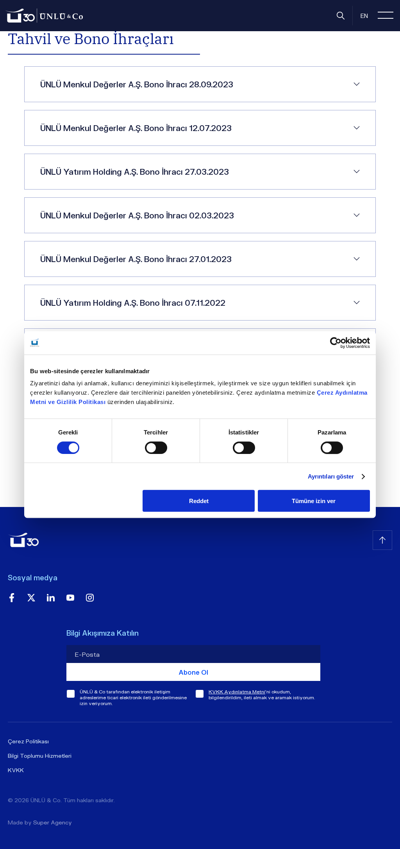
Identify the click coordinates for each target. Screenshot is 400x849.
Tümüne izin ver (314, 501)
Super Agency (52, 822)
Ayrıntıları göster (331, 476)
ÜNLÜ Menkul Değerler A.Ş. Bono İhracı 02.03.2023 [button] (137, 215)
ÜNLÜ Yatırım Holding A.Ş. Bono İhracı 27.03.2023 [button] (134, 171)
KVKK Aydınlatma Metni (237, 692)
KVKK (16, 770)
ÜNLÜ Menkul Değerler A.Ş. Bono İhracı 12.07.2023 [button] (136, 128)
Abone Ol (193, 672)
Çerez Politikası (28, 741)
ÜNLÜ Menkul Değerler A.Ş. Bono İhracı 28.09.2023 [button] (136, 84)
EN (364, 15)
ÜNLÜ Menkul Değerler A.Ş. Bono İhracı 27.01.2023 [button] (136, 259)
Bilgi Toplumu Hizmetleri (39, 755)
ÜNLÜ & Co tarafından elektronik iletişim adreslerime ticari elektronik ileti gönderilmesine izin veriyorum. (133, 697)
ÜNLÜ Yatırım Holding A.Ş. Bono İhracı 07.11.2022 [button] (132, 302)
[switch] (156, 447)
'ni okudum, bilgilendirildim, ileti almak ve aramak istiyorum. (262, 694)
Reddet (199, 501)
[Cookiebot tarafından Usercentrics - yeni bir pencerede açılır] (336, 343)
